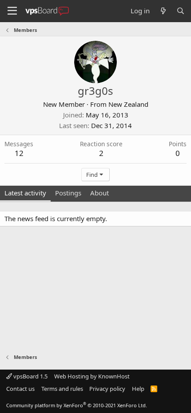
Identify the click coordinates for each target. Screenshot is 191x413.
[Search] (180, 11)
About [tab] (99, 192)
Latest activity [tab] (25, 192)
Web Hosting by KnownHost (92, 376)
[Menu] (12, 11)
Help (138, 389)
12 (19, 153)
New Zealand (128, 104)
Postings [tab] (68, 192)
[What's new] (162, 11)
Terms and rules (62, 389)
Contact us (20, 389)
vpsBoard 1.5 (30, 376)
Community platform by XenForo (76, 405)
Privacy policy (107, 389)
